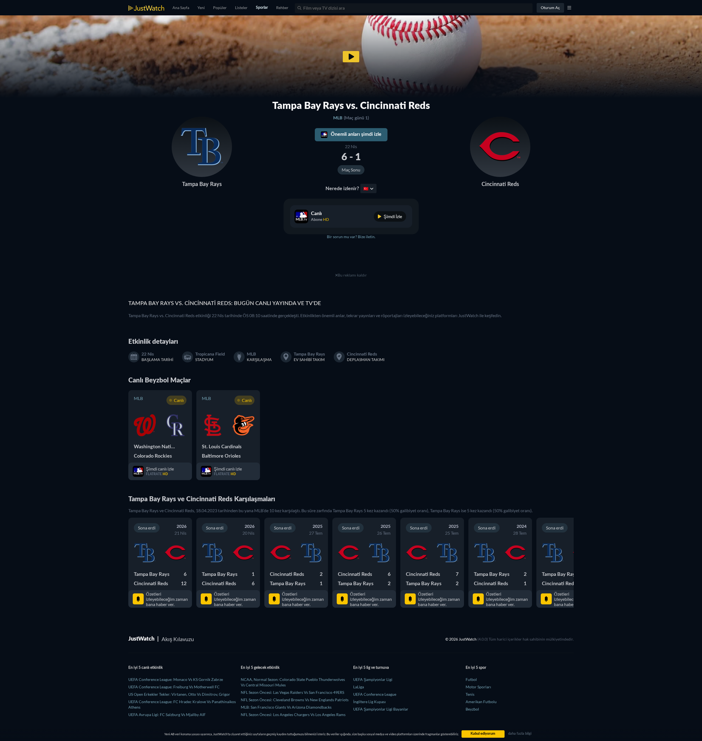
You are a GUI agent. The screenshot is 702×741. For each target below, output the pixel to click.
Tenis (470, 694)
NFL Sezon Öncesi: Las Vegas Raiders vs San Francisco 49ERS (292, 692)
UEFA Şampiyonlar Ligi (372, 679)
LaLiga (358, 686)
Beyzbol (472, 709)
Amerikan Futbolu (481, 701)
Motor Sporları (478, 686)
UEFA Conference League (374, 694)
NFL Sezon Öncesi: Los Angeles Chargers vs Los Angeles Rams (293, 714)
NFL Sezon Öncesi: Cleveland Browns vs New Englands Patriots (295, 699)
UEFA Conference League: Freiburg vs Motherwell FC (174, 686)
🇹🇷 (366, 188)
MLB (337, 118)
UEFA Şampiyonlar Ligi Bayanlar (380, 709)
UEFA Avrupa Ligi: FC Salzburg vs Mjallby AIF (167, 714)
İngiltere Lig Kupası (369, 701)
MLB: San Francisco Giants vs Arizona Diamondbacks (286, 707)
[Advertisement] (351, 259)
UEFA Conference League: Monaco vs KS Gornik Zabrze (175, 679)
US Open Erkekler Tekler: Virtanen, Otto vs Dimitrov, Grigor (179, 694)
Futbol (471, 679)
